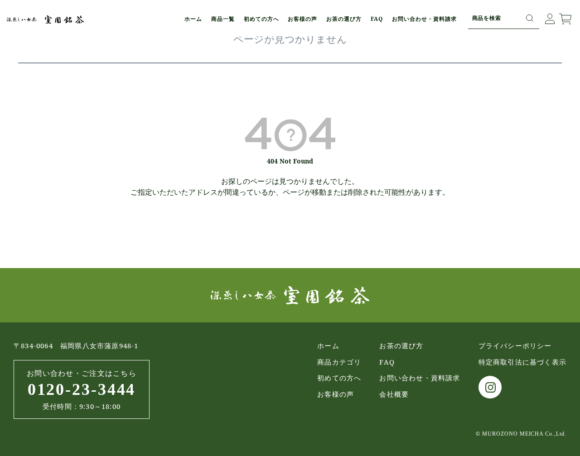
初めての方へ (261, 19)
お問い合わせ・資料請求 (424, 19)
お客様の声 (302, 19)
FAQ (377, 19)
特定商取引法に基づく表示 (522, 361)
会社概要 (394, 393)
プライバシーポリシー (515, 345)
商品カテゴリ (339, 361)
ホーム (193, 19)
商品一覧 (223, 19)
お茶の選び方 (344, 19)
